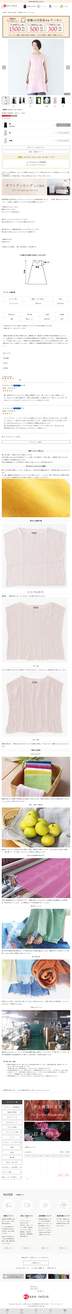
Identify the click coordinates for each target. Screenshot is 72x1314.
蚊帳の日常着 (12, 12)
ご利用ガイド (36, 1263)
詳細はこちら (8, 1248)
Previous (4, 67)
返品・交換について (36, 152)
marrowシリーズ (12, 1122)
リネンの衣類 (12, 1127)
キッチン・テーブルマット (12, 1142)
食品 (12, 1152)
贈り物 (12, 1157)
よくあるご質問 (37, 1268)
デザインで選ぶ (7, 1172)
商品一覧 (51, 1268)
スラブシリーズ (12, 1117)
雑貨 (12, 1147)
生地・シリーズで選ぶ (9, 1177)
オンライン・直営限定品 (12, 1107)
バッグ (12, 1137)
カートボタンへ (50, 1305)
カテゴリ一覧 (12, 1102)
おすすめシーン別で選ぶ (10, 1167)
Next (68, 67)
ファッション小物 (12, 1132)
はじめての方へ (21, 1268)
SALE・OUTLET (12, 1162)
